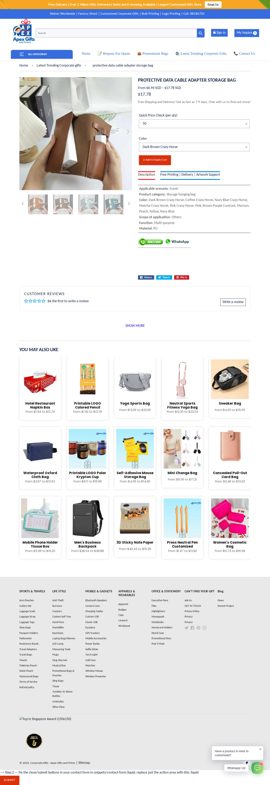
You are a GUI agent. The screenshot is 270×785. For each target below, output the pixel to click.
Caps (121, 615)
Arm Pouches (26, 600)
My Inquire (246, 33)
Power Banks (92, 643)
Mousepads (158, 616)
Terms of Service (28, 681)
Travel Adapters (28, 649)
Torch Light (91, 654)
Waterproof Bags (28, 676)
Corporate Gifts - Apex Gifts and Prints (52, 763)
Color (143, 139)
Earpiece (90, 627)
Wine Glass (58, 707)
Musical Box (59, 665)
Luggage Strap (27, 616)
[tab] (146, 175)
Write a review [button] (233, 302)
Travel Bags (25, 654)
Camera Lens (92, 606)
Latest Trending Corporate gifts (59, 66)
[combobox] (120, 33)
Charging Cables (94, 611)
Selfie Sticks (91, 649)
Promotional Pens (161, 638)
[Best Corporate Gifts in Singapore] (34, 753)
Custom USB (92, 616)
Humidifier (58, 627)
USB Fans (90, 660)
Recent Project (226, 606)
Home (23, 66)
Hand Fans (58, 622)
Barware (57, 606)
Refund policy (26, 687)
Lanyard (122, 620)
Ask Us (188, 600)
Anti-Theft (58, 600)
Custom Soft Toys (61, 616)
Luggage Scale (27, 611)
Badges (122, 609)
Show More (135, 326)
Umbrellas (58, 701)
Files (154, 606)
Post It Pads (158, 643)
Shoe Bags (25, 627)
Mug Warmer (59, 660)
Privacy (189, 616)
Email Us (213, 5)
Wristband (124, 626)
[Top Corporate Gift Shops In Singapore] (45, 719)
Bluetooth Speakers (96, 600)
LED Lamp (57, 643)
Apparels (123, 604)
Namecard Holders (162, 627)
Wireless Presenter (95, 676)
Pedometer (25, 638)
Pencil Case (158, 633)
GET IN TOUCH (193, 606)
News (221, 600)
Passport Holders (28, 633)
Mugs (55, 654)
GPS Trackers (92, 633)
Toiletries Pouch (28, 665)
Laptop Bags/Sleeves (63, 638)
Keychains (57, 633)
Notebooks (157, 622)
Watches (90, 665)
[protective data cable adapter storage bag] (38, 204)
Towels (23, 660)
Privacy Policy (192, 611)
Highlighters (158, 611)
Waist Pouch (26, 671)
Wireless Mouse (94, 671)
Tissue (55, 686)
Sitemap (84, 763)
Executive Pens (160, 600)
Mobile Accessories (95, 638)
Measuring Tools (61, 649)
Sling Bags (57, 680)
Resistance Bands (29, 643)
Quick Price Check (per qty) (158, 115)
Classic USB (91, 622)
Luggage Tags (26, 622)
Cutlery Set (25, 606)
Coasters (57, 611)
